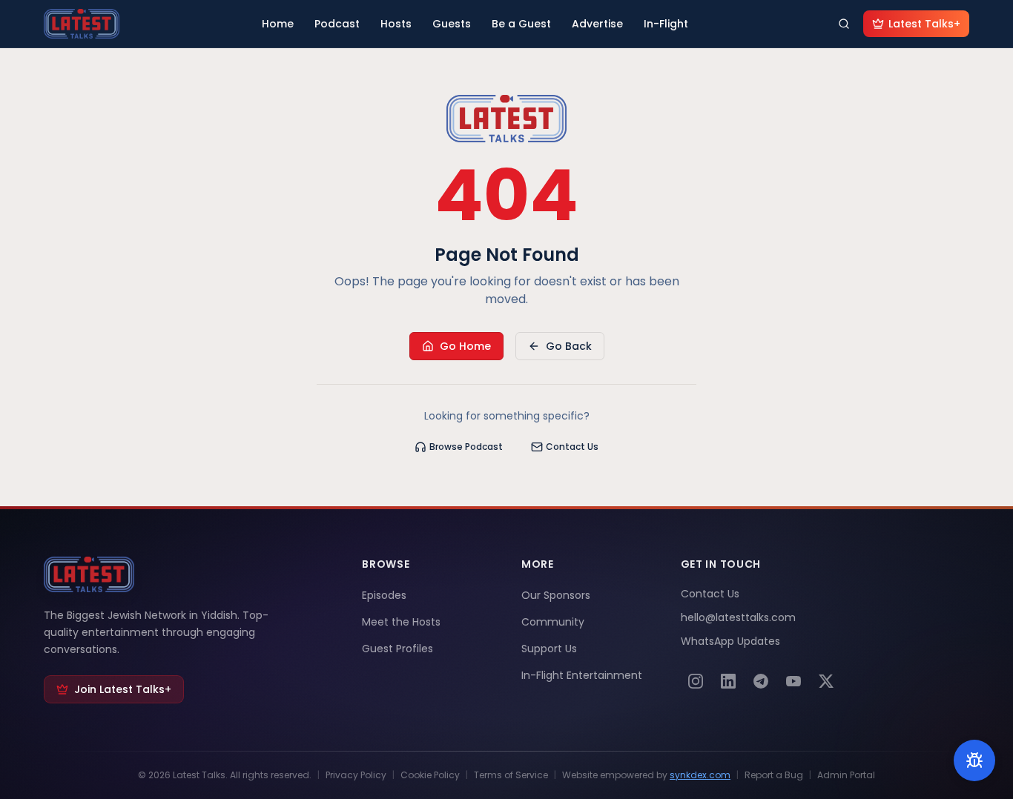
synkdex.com (700, 775)
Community (552, 621)
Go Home (465, 346)
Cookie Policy (430, 775)
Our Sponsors (555, 595)
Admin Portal (846, 775)
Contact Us (572, 446)
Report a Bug (774, 775)
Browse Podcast (466, 446)
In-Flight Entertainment (581, 675)
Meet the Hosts (401, 621)
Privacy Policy (356, 775)
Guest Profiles (397, 648)
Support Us (549, 648)
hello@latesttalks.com (738, 617)
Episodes (384, 595)
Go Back (569, 346)
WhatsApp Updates (730, 641)
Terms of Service (511, 775)
